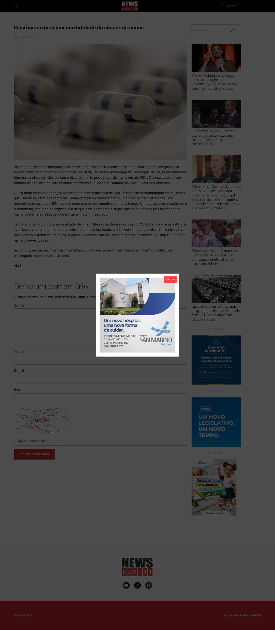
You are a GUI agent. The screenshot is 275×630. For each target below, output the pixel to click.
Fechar (170, 279)
